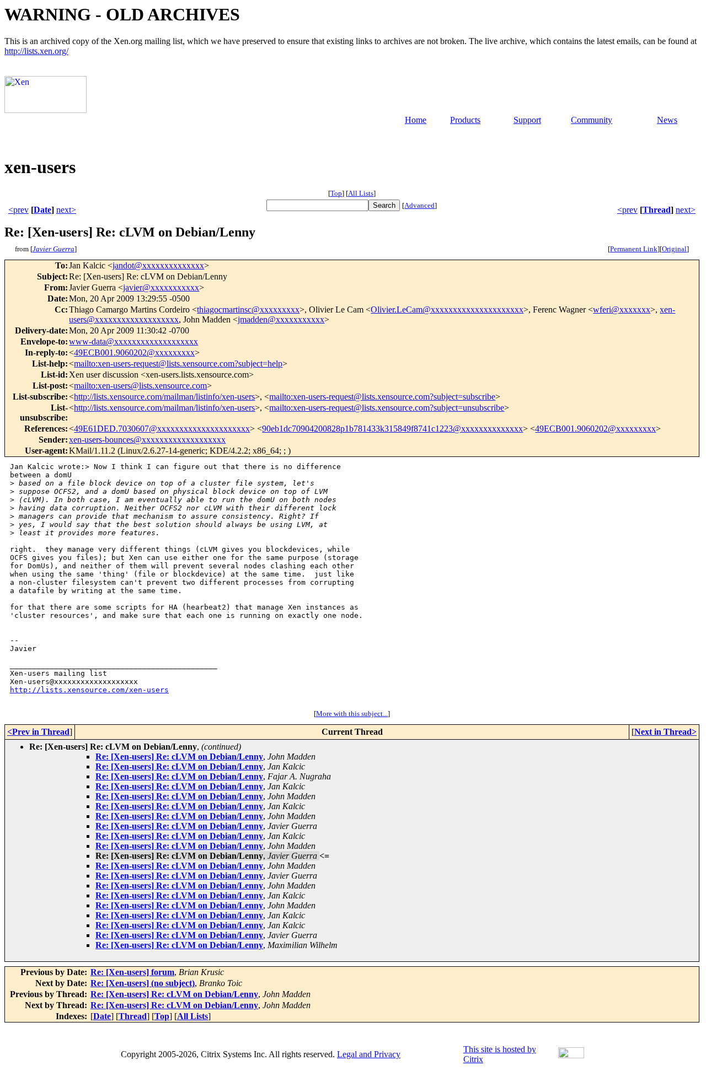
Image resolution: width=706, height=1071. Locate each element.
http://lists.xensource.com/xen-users (89, 690)
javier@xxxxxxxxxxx (161, 287)
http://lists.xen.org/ (36, 51)
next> (66, 209)
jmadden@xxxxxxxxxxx (281, 319)
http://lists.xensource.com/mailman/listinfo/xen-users (164, 396)
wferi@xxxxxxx (621, 309)
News (667, 120)
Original (674, 249)
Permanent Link (633, 249)
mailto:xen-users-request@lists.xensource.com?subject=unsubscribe (386, 407)
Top (336, 193)
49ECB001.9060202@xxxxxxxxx (134, 352)
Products (465, 120)
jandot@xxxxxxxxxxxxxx (158, 265)
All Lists (360, 193)
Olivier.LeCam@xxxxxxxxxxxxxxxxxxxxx (447, 309)
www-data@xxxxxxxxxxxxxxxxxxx (133, 341)
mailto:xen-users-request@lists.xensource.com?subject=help (178, 363)
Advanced (419, 205)
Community (591, 120)
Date (42, 209)
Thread (657, 209)
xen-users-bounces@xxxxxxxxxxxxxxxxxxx (147, 439)
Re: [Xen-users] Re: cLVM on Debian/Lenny (179, 756)
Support (527, 120)
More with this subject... (352, 713)
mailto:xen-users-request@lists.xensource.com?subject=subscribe (382, 396)
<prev (18, 209)
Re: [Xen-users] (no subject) (142, 983)
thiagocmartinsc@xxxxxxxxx (248, 309)
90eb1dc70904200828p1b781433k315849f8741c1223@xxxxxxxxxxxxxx (392, 428)
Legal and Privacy (368, 1054)
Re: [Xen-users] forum (132, 972)
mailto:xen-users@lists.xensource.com (140, 385)
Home (415, 120)
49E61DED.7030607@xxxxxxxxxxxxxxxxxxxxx (162, 428)
